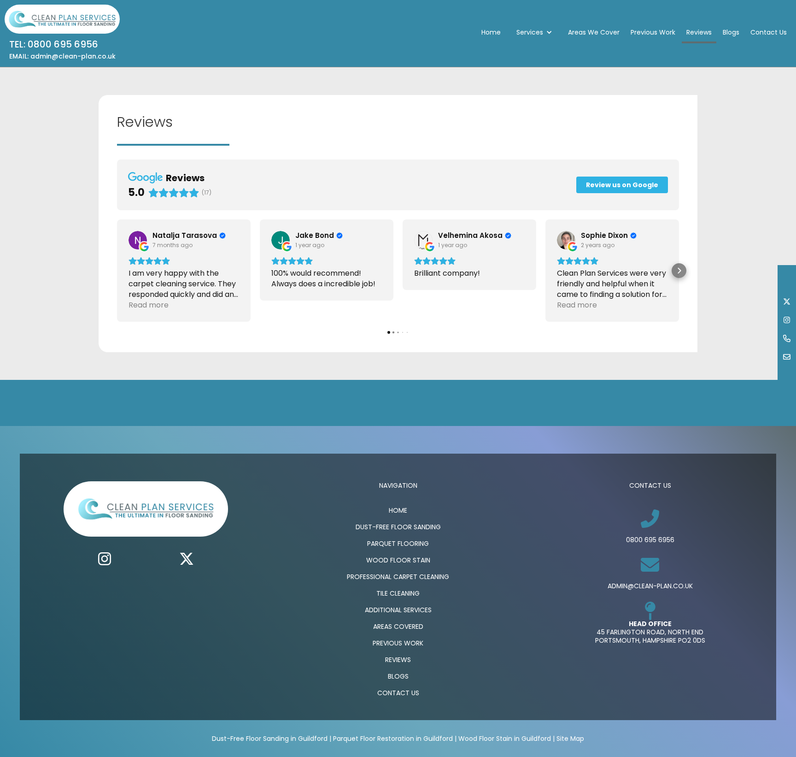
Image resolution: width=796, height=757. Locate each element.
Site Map (570, 738)
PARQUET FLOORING (398, 543)
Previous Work (653, 32)
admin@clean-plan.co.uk (650, 586)
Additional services (398, 610)
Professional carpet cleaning (398, 576)
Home (491, 32)
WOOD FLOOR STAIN (398, 560)
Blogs (731, 32)
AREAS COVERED (398, 626)
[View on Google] (138, 240)
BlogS (398, 676)
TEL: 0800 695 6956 (53, 44)
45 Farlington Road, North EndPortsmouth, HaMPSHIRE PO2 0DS (650, 636)
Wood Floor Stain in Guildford (504, 738)
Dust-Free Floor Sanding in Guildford (270, 738)
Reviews (699, 32)
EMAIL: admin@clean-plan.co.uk (62, 56)
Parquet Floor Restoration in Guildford (393, 738)
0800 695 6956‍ (650, 539)
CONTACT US (398, 693)
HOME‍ (398, 510)
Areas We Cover (594, 32)
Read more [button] (149, 305)
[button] (534, 32)
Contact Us (768, 32)
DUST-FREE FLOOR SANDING (398, 527)
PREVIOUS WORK (398, 643)
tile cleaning (398, 593)
